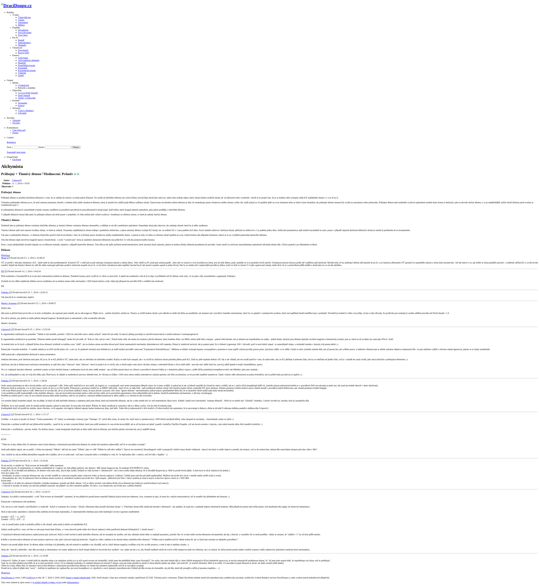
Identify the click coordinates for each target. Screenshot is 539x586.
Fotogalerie (23, 22)
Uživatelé (22, 113)
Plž (2, 271)
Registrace (11, 142)
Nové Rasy (23, 35)
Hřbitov (21, 25)
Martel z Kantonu (9, 303)
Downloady (23, 50)
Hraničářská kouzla (26, 65)
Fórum (15, 133)
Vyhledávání (23, 85)
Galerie (21, 20)
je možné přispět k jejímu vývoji (47, 582)
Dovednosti (23, 30)
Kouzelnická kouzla (27, 70)
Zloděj (21, 75)
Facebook (16, 159)
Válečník (22, 73)
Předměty (22, 45)
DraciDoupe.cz (8, 577)
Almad (68, 577)
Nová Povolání (24, 32)
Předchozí (5, 255)
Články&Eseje (24, 17)
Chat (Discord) (19, 130)
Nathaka (5, 292)
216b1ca (30, 577)
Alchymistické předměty (29, 60)
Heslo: (41, 147)
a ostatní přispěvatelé (81, 577)
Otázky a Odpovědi (26, 98)
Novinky (16, 123)
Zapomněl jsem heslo (16, 152)
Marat (3, 258)
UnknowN (17, 180)
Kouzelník (22, 68)
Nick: (9, 147)
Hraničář (22, 63)
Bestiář (21, 40)
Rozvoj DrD (23, 53)
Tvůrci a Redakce (26, 110)
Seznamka (22, 103)
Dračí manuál (24, 95)
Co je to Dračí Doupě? (28, 93)
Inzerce (21, 105)
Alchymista (23, 58)
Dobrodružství (24, 43)
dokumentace (73, 582)
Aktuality (16, 120)
